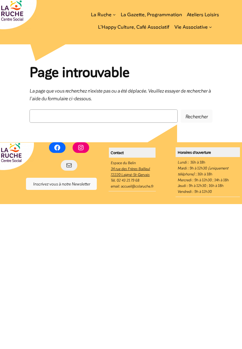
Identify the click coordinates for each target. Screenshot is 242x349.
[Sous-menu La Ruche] (114, 14)
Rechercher (196, 116)
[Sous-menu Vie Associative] (210, 26)
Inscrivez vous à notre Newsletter (61, 183)
